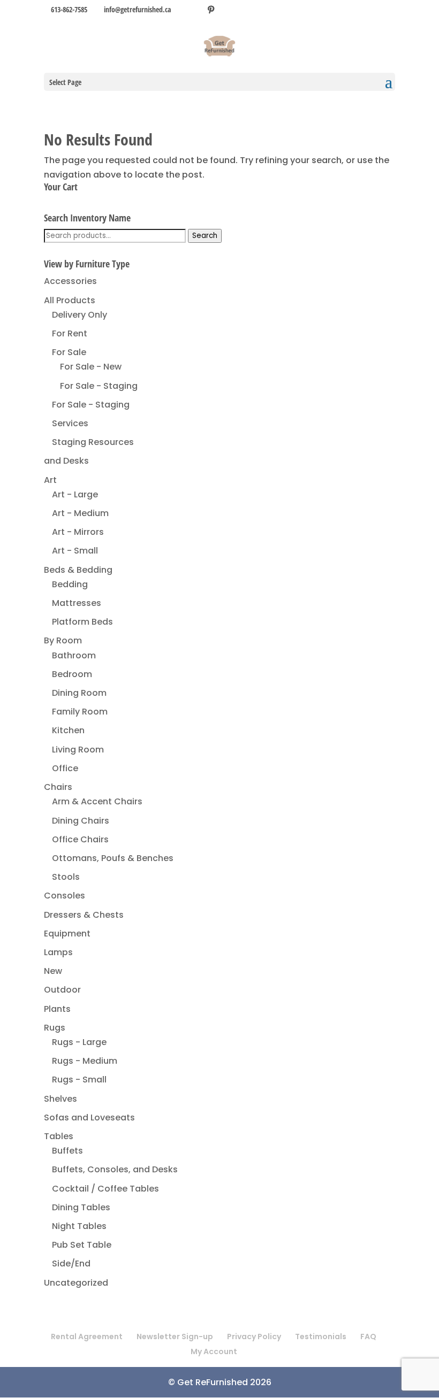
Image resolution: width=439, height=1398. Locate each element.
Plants (57, 1009)
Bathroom (74, 655)
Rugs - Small (79, 1079)
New (53, 971)
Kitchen (68, 730)
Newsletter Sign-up (175, 1336)
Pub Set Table (81, 1245)
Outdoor (62, 990)
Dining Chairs (80, 821)
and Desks (66, 461)
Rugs (54, 1027)
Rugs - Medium (84, 1061)
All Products (69, 300)
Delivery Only (79, 315)
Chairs (58, 787)
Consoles (64, 895)
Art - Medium (80, 513)
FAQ (368, 1336)
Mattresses (76, 603)
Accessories (70, 281)
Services (70, 423)
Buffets (67, 1150)
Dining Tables (81, 1207)
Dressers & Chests (84, 915)
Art (50, 480)
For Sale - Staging (99, 386)
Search (204, 236)
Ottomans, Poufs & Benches (112, 858)
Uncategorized (76, 1283)
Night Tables (79, 1226)
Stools (66, 877)
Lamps (58, 952)
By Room (63, 640)
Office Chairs (80, 839)
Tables (58, 1136)
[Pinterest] (211, 9)
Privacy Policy (254, 1336)
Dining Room (79, 693)
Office (65, 768)
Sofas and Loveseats (89, 1117)
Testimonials (320, 1336)
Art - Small (75, 550)
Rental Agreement (87, 1336)
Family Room (80, 711)
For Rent (69, 333)
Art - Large (75, 494)
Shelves (60, 1099)
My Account (214, 1351)
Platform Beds (82, 622)
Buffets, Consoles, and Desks (115, 1169)
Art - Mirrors (78, 532)
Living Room (78, 749)
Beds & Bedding (78, 570)
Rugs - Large (79, 1042)
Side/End (71, 1263)
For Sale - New (91, 366)
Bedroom (72, 674)
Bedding (70, 584)
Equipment (67, 933)
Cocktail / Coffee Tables (105, 1188)
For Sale (69, 352)
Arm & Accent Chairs (97, 801)
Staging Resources (93, 442)
